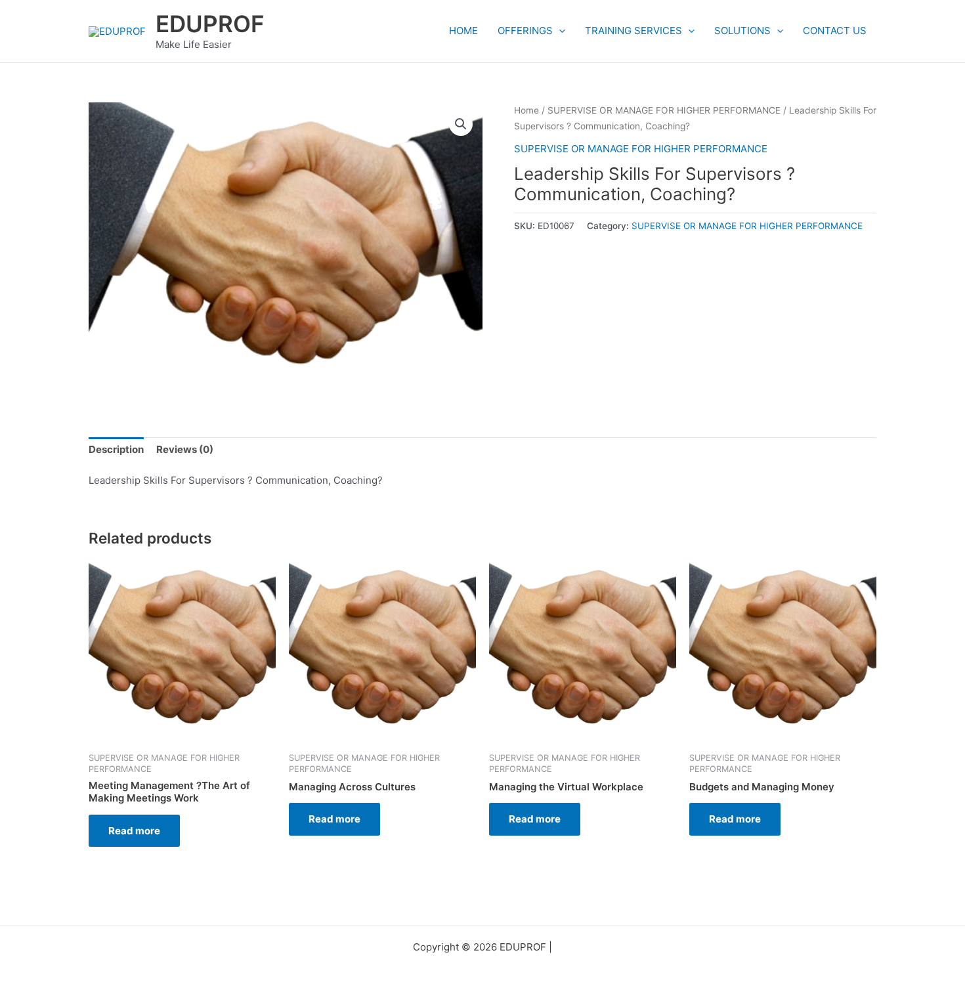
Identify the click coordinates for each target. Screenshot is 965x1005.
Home (526, 110)
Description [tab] (116, 449)
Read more (134, 830)
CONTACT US (835, 30)
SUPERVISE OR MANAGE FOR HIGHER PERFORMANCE (664, 110)
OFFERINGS (525, 30)
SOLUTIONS (742, 30)
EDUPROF (210, 23)
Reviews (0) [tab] (184, 449)
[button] (559, 31)
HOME (463, 30)
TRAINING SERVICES (633, 30)
